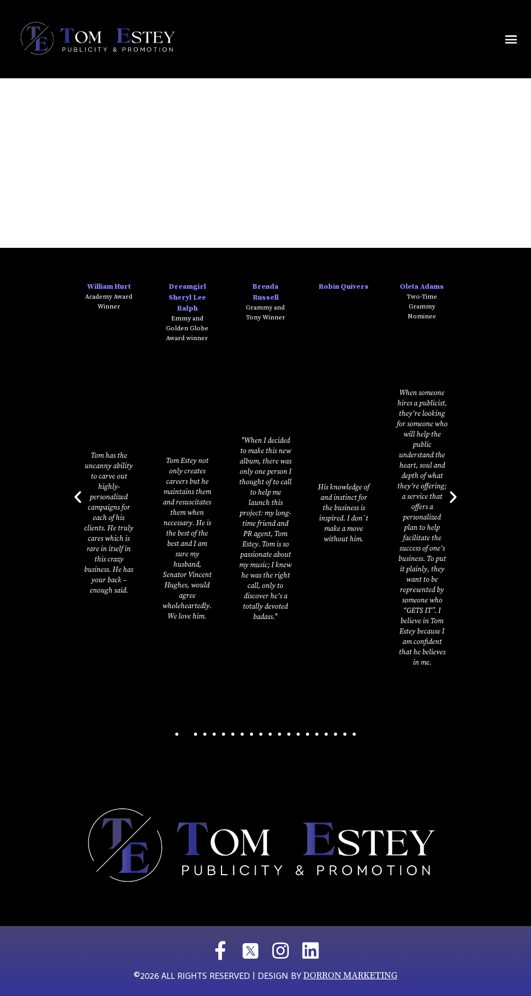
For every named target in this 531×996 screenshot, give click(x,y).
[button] (511, 39)
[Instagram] (280, 951)
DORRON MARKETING (350, 975)
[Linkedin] (310, 951)
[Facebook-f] (220, 951)
